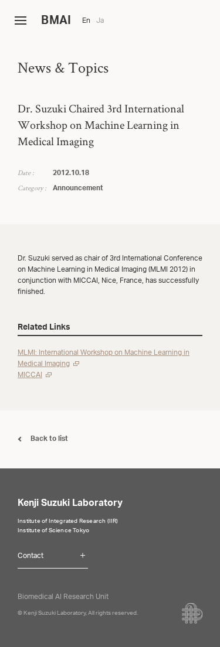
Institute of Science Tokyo (53, 531)
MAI (56, 22)
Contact (30, 556)
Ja (100, 21)
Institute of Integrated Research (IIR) (68, 522)
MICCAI (30, 375)
